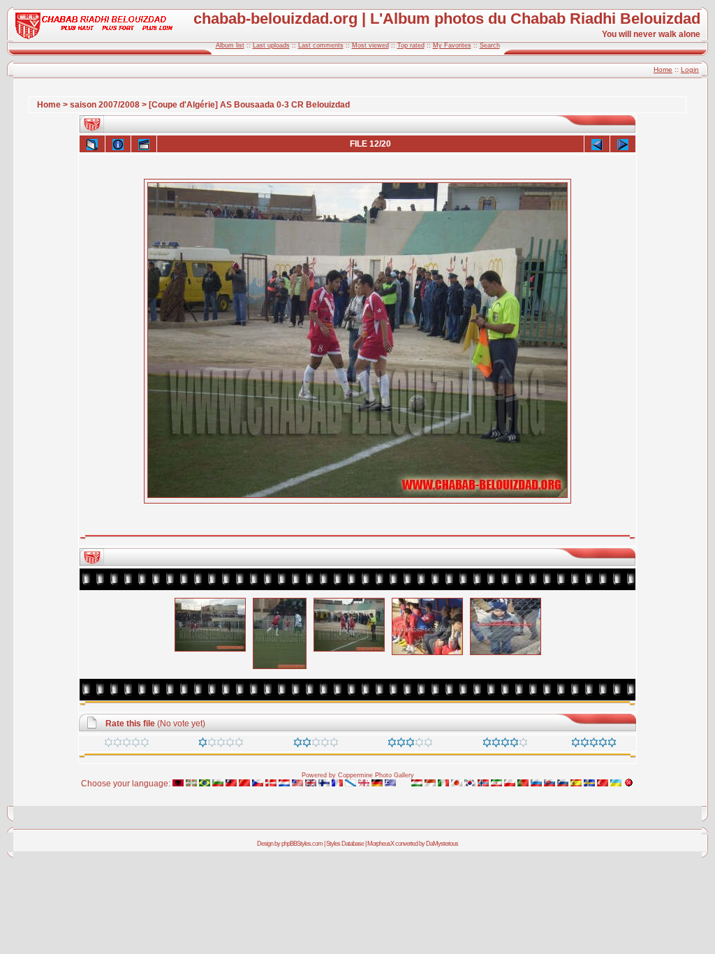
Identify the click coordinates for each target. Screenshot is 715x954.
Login (690, 69)
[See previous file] (597, 143)
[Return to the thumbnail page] (92, 143)
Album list (230, 45)
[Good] (410, 744)
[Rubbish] (126, 744)
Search (490, 45)
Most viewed (370, 45)
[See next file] (622, 143)
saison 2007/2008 (105, 105)
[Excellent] (505, 744)
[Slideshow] (143, 143)
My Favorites (452, 45)
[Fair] (316, 744)
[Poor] (221, 744)
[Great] (594, 744)
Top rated (411, 45)
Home (663, 69)
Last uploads (271, 45)
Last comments (321, 45)
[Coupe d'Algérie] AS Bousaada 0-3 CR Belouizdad (249, 105)
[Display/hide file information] (118, 143)
